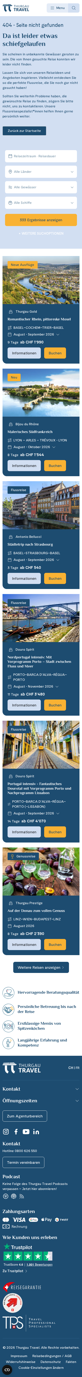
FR (77, 1068)
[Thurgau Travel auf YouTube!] (26, 1131)
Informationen (24, 353)
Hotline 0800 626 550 (20, 1151)
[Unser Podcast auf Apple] (14, 1196)
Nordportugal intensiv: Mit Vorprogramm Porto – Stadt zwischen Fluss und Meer (39, 662)
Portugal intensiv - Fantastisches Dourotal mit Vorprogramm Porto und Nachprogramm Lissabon (39, 788)
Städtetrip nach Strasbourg (30, 545)
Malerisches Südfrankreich (30, 432)
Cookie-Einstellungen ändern (41, 1368)
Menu (60, 8)
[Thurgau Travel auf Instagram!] (6, 1131)
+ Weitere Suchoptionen (41, 233)
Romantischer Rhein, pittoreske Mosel (39, 319)
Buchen (55, 353)
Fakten (71, 1362)
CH (70, 1068)
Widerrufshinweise (21, 1362)
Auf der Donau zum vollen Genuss (36, 911)
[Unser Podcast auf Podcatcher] (22, 1196)
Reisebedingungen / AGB (52, 1356)
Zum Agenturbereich (25, 1116)
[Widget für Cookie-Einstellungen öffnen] (7, 1370)
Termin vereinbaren (23, 1162)
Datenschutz (51, 1362)
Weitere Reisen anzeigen (39, 967)
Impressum (19, 1356)
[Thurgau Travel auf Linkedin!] (36, 1131)
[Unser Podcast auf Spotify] (6, 1196)
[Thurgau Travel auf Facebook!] (16, 1131)
